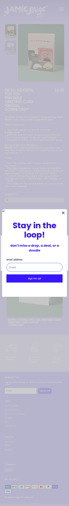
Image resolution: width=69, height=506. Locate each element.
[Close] (63, 213)
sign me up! (34, 278)
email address (14, 259)
